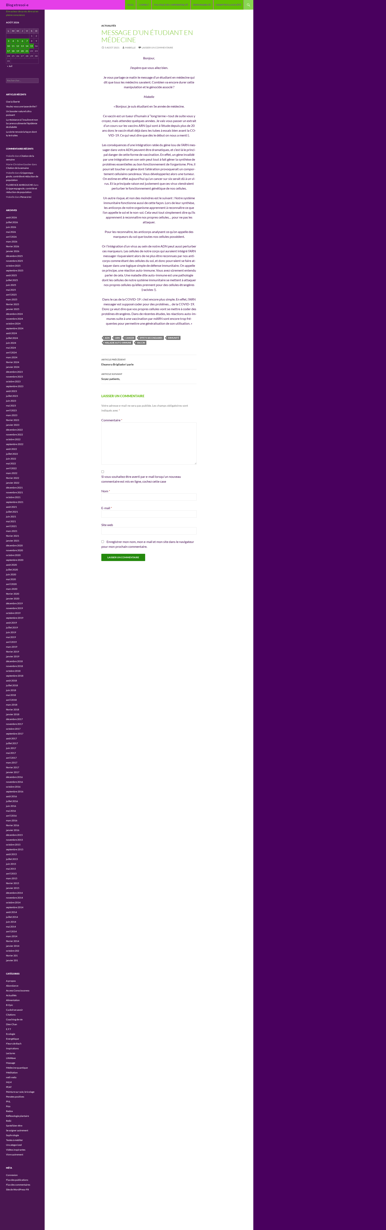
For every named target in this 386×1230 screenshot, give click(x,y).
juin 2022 (11, 458)
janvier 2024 (12, 366)
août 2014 (11, 912)
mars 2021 (11, 530)
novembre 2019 (14, 608)
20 (22, 50)
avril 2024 (11, 352)
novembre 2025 (14, 260)
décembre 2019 (14, 603)
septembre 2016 (14, 791)
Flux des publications (17, 1179)
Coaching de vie (14, 1019)
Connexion (12, 1175)
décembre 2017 (14, 719)
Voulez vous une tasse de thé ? (21, 106)
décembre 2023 (14, 371)
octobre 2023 (13, 381)
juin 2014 (11, 921)
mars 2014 (11, 936)
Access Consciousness (17, 990)
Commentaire (111, 420)
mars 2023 (11, 415)
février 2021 (12, 535)
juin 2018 (11, 690)
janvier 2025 (12, 309)
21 (27, 50)
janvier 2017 (12, 772)
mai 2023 (11, 405)
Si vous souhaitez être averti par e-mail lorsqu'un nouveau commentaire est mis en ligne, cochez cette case (141, 479)
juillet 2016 (12, 801)
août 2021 (11, 506)
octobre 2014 (13, 902)
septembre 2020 (14, 559)
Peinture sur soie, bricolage (20, 1091)
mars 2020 (11, 588)
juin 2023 (11, 400)
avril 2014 (11, 931)
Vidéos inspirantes (15, 1149)
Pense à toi (25, 196)
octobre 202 (12, 950)
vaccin (141, 342)
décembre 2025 (14, 255)
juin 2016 (11, 805)
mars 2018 (11, 704)
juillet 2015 (12, 859)
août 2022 (11, 448)
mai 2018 (11, 695)
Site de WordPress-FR (17, 1189)
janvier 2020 (12, 598)
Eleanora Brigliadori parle (117, 362)
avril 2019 (11, 641)
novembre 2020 (14, 550)
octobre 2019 (13, 612)
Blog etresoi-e (17, 5)
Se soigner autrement (17, 1130)
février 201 (12, 955)
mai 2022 (11, 463)
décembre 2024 (14, 313)
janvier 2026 (12, 251)
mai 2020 (11, 579)
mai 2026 (11, 231)
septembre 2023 (14, 386)
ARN (117, 337)
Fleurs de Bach (14, 1043)
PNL (8, 1101)
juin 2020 (11, 574)
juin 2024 (11, 342)
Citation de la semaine (17, 167)
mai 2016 (11, 810)
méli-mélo (11, 1077)
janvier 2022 (12, 482)
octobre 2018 (13, 670)
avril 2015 (11, 873)
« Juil (9, 66)
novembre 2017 (14, 723)
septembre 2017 (14, 733)
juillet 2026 (12, 222)
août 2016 (11, 796)
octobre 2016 (13, 786)
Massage (10, 1062)
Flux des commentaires (18, 1184)
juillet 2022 (12, 453)
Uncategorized (14, 1144)
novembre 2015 (14, 839)
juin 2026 (11, 227)
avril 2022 (11, 468)
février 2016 (12, 825)
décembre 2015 (14, 834)
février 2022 (12, 477)
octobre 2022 (13, 439)
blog (130, 4)
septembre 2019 (14, 617)
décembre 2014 (14, 892)
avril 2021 (11, 526)
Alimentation (13, 1000)
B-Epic (9, 1004)
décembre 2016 (14, 777)
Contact (144, 4)
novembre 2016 (14, 781)
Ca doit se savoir (14, 1009)
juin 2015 (11, 863)
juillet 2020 (12, 569)
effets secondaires (151, 337)
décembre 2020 (14, 545)
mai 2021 (11, 521)
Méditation (12, 1072)
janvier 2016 (12, 830)
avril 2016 (11, 815)
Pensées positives (15, 1096)
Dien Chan (11, 1024)
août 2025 (11, 275)
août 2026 (11, 217)
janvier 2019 (12, 656)
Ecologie (10, 1033)
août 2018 (11, 680)
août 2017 (11, 738)
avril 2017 (11, 757)
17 (8, 50)
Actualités (108, 25)
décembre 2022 (14, 429)
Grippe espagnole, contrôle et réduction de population (22, 176)
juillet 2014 (12, 916)
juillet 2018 (12, 685)
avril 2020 (11, 584)
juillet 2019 (12, 627)
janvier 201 (12, 960)
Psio (8, 1106)
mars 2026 (11, 241)
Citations (10, 1014)
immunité (173, 337)
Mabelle (130, 47)
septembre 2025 (14, 270)
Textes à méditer (14, 1140)
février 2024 (12, 362)
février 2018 (12, 709)
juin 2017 (11, 748)
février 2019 (12, 651)
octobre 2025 (13, 265)
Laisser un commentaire (157, 47)
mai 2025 (11, 289)
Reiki (8, 1120)
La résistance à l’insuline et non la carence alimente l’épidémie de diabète (22, 123)
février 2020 (12, 593)
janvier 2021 (12, 540)
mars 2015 (11, 878)
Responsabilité (202, 4)
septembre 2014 (14, 907)
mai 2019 (11, 637)
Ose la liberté (13, 101)
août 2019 (11, 622)
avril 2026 (11, 236)
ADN (107, 337)
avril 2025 (11, 294)
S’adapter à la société (228, 4)
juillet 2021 (12, 511)
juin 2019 (11, 632)
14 (27, 45)
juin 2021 (11, 516)
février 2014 (12, 941)
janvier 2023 (12, 424)
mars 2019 (11, 646)
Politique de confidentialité (171, 4)
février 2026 (12, 246)
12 (17, 45)
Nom (105, 491)
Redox (9, 1111)
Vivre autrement (14, 1154)
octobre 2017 (13, 728)
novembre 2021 (14, 492)
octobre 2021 (13, 497)
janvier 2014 (12, 945)
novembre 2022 (14, 434)
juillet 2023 (12, 395)
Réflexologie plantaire (17, 1115)
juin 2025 (11, 284)
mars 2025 (11, 299)
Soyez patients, (111, 376)
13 (22, 45)
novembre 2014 (14, 897)
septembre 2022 (14, 444)
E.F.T (8, 1029)
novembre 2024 (14, 318)
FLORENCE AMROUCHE (19, 184)
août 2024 (11, 333)
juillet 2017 (12, 743)
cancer (129, 337)
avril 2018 (11, 699)
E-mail (106, 508)
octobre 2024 (13, 323)
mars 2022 (11, 473)
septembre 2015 (14, 849)
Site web (107, 525)
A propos (11, 980)
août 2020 (11, 564)
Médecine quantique (17, 1067)
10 (8, 45)
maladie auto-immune (118, 342)
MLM (9, 1082)
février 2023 (12, 420)
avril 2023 (11, 410)
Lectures (10, 1053)
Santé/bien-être (14, 1125)
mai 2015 (11, 868)
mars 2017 (11, 762)
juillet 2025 (12, 280)
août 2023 (11, 391)
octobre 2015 (13, 844)
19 (17, 50)
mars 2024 (11, 357)
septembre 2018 (14, 675)
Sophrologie (12, 1135)
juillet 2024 (12, 338)
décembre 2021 (14, 487)
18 (13, 50)
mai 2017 (11, 752)
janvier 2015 (12, 887)
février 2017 (12, 767)
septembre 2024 (14, 328)
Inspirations (12, 1048)
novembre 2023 (14, 376)
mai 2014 (11, 926)
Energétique (12, 1038)
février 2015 (12, 883)
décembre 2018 (14, 661)
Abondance (12, 985)
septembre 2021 (14, 502)
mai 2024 (11, 347)
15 (31, 45)
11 (13, 45)
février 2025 (12, 304)
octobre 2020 (13, 555)
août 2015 (11, 854)
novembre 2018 (14, 666)
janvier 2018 (12, 714)
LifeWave (11, 1058)
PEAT (9, 1086)
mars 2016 (11, 820)
